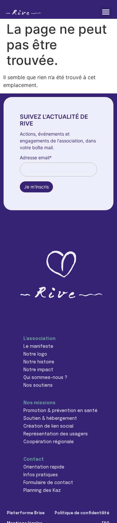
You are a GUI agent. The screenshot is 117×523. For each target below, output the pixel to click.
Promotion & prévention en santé (60, 410)
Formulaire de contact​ (48, 482)
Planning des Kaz (42, 490)
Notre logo (35, 354)
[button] (106, 12)
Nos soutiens (38, 385)
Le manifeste (38, 346)
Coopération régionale (48, 442)
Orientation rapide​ (43, 467)
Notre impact (38, 370)
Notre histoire (38, 362)
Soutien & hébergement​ (50, 418)
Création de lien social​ (48, 426)
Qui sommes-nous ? (45, 377)
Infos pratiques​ (40, 475)
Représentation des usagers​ (55, 434)
